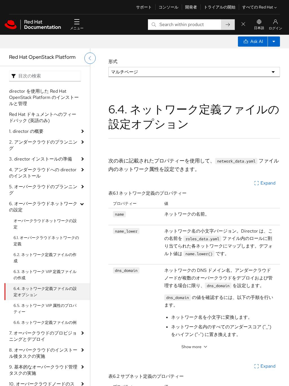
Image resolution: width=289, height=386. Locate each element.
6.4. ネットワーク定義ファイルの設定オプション (45, 291)
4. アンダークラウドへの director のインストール (42, 173)
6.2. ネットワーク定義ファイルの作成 (45, 257)
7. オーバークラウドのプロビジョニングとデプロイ (43, 336)
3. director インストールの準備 (40, 159)
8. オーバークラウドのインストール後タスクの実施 (43, 353)
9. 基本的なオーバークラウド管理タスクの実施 (43, 370)
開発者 (191, 7)
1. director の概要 (26, 131)
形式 (112, 61)
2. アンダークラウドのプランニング (43, 145)
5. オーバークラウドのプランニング (43, 190)
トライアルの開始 (219, 7)
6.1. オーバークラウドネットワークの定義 (46, 240)
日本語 (259, 28)
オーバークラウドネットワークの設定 (45, 223)
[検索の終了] (243, 24)
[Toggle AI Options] (274, 41)
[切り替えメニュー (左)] (90, 58)
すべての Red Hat (257, 7)
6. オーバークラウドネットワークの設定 (43, 207)
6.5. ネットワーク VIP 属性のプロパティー (45, 308)
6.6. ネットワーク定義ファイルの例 (45, 322)
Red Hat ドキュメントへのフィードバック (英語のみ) (42, 117)
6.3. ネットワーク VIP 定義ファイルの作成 (45, 274)
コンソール (168, 7)
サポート (144, 7)
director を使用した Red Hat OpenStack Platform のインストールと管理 (44, 97)
